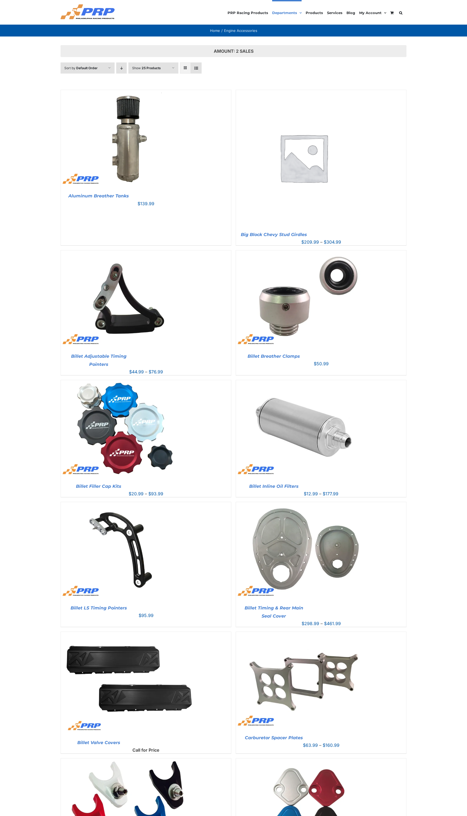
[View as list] (196, 68)
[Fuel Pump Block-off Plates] (303, 761)
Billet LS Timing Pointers (99, 608)
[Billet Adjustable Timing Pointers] (128, 253)
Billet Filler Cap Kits (98, 486)
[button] (400, 12)
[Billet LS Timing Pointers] (128, 505)
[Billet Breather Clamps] (303, 253)
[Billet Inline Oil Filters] (303, 383)
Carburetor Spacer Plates (274, 737)
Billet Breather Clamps (274, 356)
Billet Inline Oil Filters (274, 486)
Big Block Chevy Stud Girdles (274, 234)
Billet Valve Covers (98, 742)
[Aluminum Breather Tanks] (128, 93)
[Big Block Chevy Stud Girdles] (303, 93)
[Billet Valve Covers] (128, 635)
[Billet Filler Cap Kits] (128, 383)
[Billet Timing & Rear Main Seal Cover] (303, 505)
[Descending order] (121, 68)
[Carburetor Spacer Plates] (303, 635)
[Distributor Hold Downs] (128, 761)
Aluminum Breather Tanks (98, 195)
